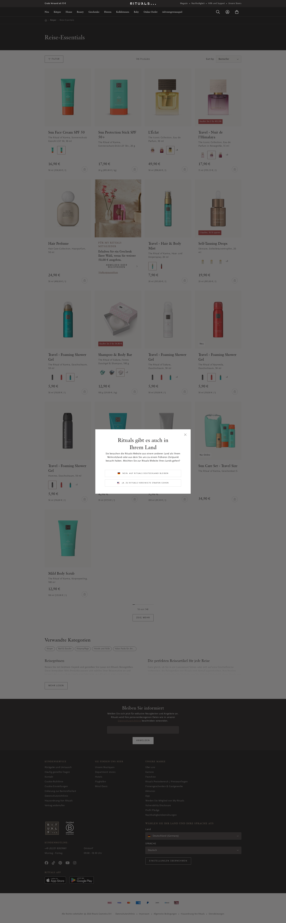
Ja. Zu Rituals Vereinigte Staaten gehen (145, 483)
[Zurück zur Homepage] (143, 3)
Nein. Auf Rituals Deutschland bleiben (145, 473)
